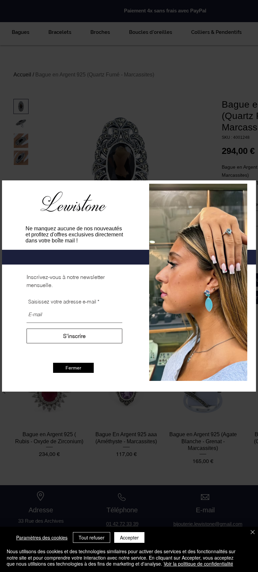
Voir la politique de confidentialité (198, 563)
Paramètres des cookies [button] (42, 537)
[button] (73, 368)
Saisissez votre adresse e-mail (62, 301)
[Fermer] (253, 532)
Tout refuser (91, 537)
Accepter (129, 537)
